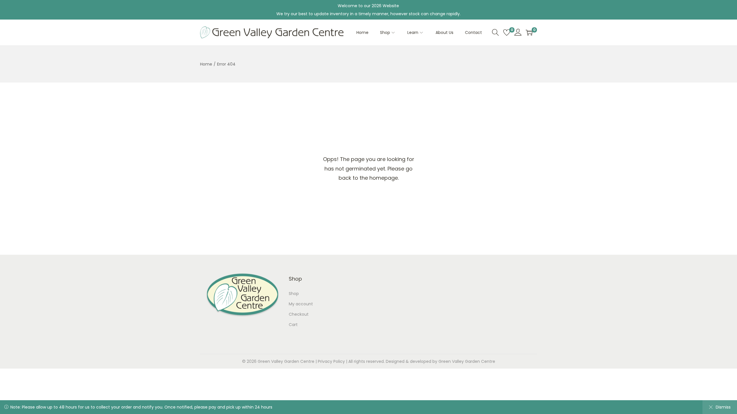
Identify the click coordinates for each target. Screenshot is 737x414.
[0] (506, 32)
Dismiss (723, 407)
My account (301, 304)
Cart (293, 324)
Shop (294, 293)
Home (206, 64)
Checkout (299, 314)
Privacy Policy (331, 361)
